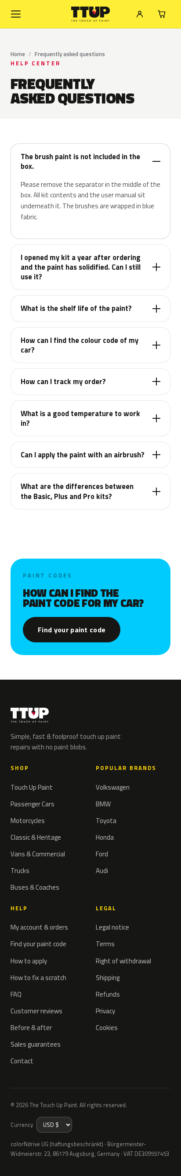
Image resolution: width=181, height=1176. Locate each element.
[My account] (139, 14)
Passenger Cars (32, 804)
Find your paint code (71, 629)
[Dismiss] (168, 1159)
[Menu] (16, 14)
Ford (102, 854)
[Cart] (161, 14)
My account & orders (39, 927)
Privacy (105, 1011)
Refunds (108, 994)
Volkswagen (113, 787)
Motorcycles (28, 821)
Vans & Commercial (38, 854)
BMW (103, 804)
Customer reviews (36, 1011)
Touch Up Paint (32, 787)
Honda (105, 837)
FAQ (16, 994)
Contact (22, 1061)
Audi (102, 871)
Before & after (31, 1028)
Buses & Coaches (35, 887)
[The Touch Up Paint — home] (90, 14)
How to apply (29, 961)
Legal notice (112, 927)
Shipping (107, 978)
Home (18, 54)
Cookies (107, 1028)
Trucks (20, 871)
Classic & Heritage (36, 837)
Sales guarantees (36, 1044)
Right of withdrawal (123, 961)
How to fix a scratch (38, 978)
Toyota (106, 821)
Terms (105, 944)
